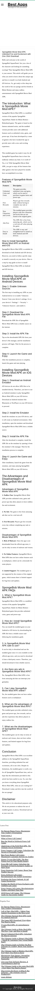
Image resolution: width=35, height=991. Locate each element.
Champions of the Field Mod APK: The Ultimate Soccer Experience (16, 846)
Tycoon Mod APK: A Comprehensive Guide (15, 925)
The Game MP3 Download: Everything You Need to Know (16, 921)
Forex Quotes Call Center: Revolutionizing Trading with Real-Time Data (17, 889)
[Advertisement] (17, 27)
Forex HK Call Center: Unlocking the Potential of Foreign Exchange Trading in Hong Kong (16, 865)
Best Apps (17, 4)
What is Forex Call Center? (11, 838)
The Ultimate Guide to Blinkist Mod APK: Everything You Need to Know (17, 952)
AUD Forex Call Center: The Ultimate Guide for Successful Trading (15, 894)
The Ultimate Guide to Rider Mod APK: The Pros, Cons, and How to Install (16, 930)
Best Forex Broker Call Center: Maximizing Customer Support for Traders (17, 856)
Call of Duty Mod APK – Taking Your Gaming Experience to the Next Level (15, 912)
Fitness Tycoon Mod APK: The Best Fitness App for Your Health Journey (15, 860)
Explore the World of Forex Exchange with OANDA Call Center (17, 885)
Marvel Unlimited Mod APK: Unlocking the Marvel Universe (16, 935)
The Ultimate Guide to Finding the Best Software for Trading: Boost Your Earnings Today (17, 946)
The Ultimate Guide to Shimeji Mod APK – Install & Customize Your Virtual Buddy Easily (17, 940)
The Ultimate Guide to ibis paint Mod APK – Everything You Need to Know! (17, 967)
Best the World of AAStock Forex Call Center (15, 842)
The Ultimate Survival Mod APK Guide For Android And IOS (16, 916)
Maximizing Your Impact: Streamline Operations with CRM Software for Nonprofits (15, 957)
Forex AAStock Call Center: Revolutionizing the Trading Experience (16, 875)
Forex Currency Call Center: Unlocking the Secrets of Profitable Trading (17, 851)
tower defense (6, 977)
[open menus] (2, 4)
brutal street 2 (6, 835)
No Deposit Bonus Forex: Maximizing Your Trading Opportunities (15, 832)
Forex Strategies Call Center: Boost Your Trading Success (16, 871)
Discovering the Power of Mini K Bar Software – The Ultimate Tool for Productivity (15, 972)
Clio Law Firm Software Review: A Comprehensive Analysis (14, 962)
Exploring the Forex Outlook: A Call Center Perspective (15, 880)
